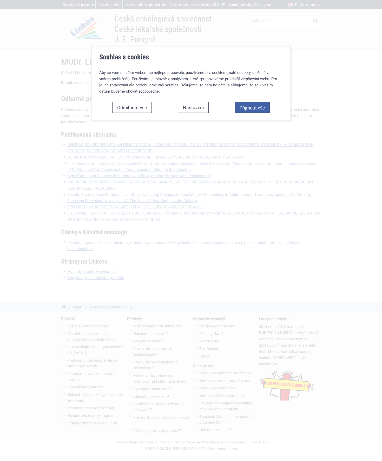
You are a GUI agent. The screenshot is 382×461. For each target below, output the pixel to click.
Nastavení (193, 107)
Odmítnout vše (132, 107)
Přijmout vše (252, 108)
